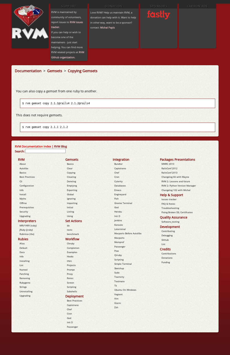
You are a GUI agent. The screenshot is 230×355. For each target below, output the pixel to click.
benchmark (73, 234)
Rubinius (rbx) (27, 234)
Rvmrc (70, 278)
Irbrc (69, 260)
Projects (71, 265)
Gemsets (55, 70)
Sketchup (119, 268)
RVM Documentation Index (33, 146)
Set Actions (73, 221)
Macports (119, 237)
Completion (73, 247)
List (21, 265)
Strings (23, 286)
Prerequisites (27, 207)
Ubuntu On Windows (125, 289)
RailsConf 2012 (169, 168)
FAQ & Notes (168, 203)
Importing (72, 203)
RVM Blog (60, 146)
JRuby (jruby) (26, 229)
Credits (165, 249)
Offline (23, 203)
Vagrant (118, 294)
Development (170, 227)
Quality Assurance (173, 217)
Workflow (72, 239)
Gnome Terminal (123, 203)
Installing (24, 260)
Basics (23, 172)
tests (69, 229)
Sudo (116, 272)
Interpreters (27, 221)
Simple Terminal (123, 263)
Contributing (168, 231)
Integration (121, 159)
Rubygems (25, 282)
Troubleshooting (170, 208)
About (23, 163)
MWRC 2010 (167, 163)
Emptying (72, 185)
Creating (71, 176)
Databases (120, 185)
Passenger (72, 326)
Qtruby (118, 255)
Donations (166, 257)
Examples (72, 252)
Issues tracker (169, 199)
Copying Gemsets (82, 70)
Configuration (27, 185)
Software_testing (170, 221)
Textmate (119, 281)
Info (22, 190)
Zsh (116, 307)
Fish (116, 198)
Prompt (71, 269)
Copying (71, 172)
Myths (23, 198)
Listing (70, 211)
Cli (21, 181)
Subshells (72, 291)
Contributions (168, 253)
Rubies (23, 239)
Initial (70, 207)
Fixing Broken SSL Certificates (177, 212)
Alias (22, 243)
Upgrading (25, 216)
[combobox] (45, 151)
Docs (22, 252)
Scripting (71, 286)
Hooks (70, 256)
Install (23, 194)
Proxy (70, 273)
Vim (116, 298)
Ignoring (71, 198)
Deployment (74, 296)
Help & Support (171, 195)
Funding (165, 262)
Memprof (119, 242)
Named (23, 269)
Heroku (118, 211)
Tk (115, 285)
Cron (69, 313)
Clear (70, 168)
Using (70, 216)
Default (23, 247)
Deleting (71, 181)
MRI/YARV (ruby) (28, 225)
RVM (21, 159)
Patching (24, 273)
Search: (19, 151)
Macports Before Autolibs (128, 233)
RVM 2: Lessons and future (175, 181)
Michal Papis (107, 27)
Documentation (28, 70)
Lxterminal (120, 229)
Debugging (166, 235)
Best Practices (27, 176)
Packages (167, 159)
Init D (70, 322)
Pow (116, 250)
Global (70, 194)
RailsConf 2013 (169, 172)
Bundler (118, 163)
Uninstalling (26, 291)
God (69, 318)
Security (24, 211)
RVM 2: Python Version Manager (178, 185)
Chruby (70, 243)
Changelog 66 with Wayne (175, 176)
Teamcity (119, 276)
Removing (25, 278)
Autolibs (24, 168)
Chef (69, 309)
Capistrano (73, 305)
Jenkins (118, 220)
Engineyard (120, 194)
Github (165, 239)
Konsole (118, 224)
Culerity (118, 181)
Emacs (117, 190)
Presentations (185, 159)
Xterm (117, 303)
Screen (70, 282)
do (68, 225)
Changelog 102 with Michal (175, 190)
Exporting (72, 190)
